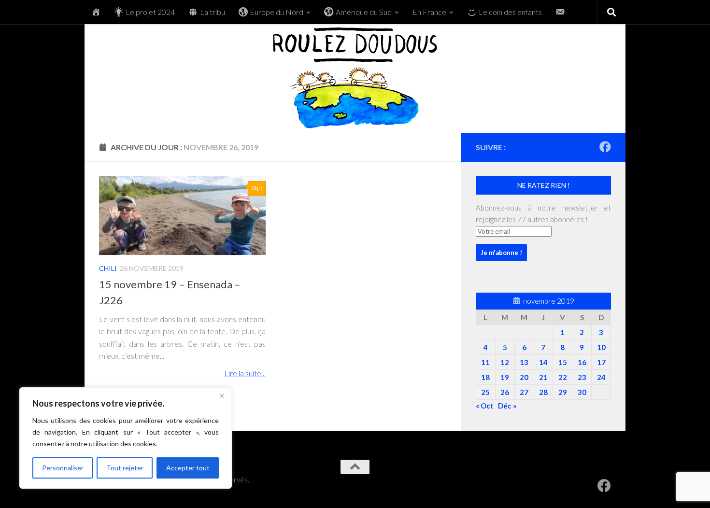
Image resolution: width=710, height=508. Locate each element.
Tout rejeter (124, 468)
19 (504, 377)
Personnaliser (63, 468)
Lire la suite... (245, 373)
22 (562, 377)
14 (543, 362)
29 (562, 392)
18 (485, 377)
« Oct (485, 405)
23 (582, 377)
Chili (108, 268)
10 (601, 347)
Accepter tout (188, 468)
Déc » (507, 405)
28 (543, 392)
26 (504, 392)
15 (562, 362)
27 (524, 392)
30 (582, 392)
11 (485, 362)
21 (543, 377)
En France (429, 11)
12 (504, 362)
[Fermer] (221, 395)
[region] (125, 438)
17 (601, 362)
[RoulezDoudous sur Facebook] (605, 147)
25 (485, 392)
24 (601, 377)
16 (582, 362)
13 (524, 362)
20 (524, 377)
